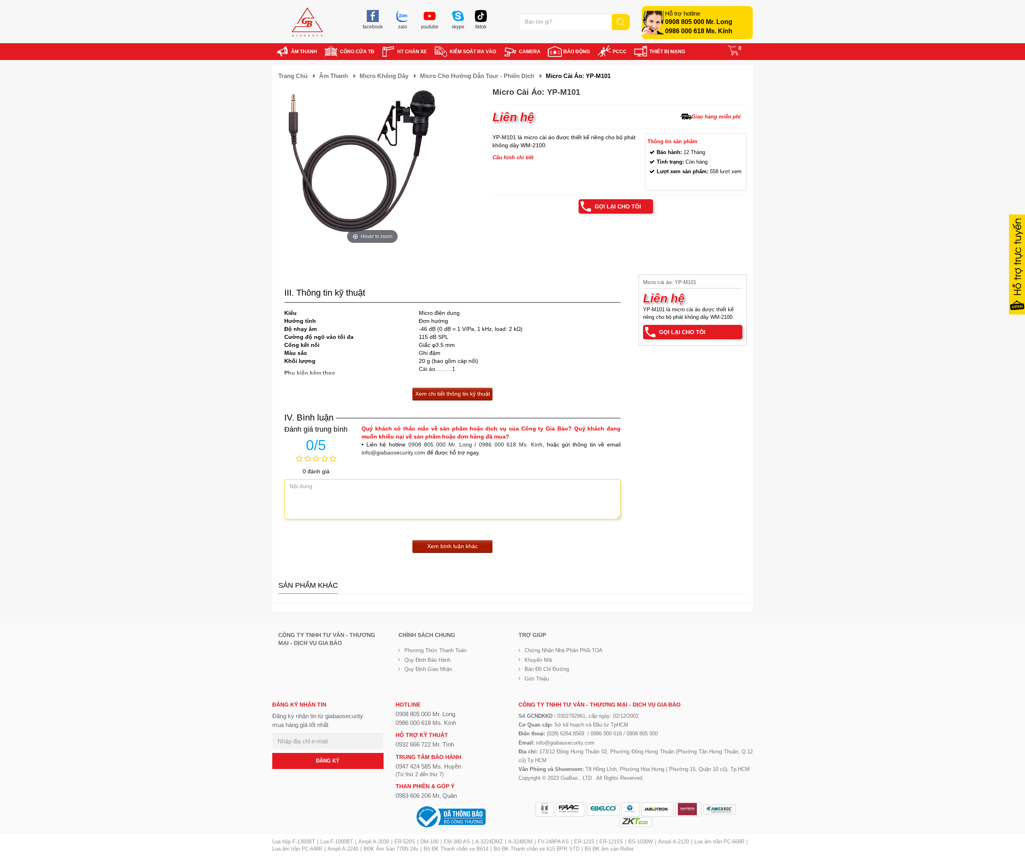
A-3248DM (520, 842)
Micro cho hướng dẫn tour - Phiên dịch (477, 75)
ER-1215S (611, 842)
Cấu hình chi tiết (512, 157)
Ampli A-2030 (373, 842)
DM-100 (429, 842)
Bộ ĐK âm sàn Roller (609, 849)
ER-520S (404, 842)
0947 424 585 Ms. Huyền (428, 766)
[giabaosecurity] (307, 21)
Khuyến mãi (538, 660)
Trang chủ (293, 75)
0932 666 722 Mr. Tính (425, 744)
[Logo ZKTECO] (635, 822)
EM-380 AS (457, 842)
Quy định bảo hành (427, 660)
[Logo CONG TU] (719, 809)
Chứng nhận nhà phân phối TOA (564, 650)
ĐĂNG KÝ (328, 761)
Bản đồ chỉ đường (547, 669)
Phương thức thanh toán (435, 650)
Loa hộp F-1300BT (293, 842)
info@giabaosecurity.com (393, 452)
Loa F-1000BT (336, 842)
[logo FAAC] (570, 809)
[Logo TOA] (544, 809)
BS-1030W (640, 842)
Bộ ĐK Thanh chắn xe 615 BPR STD (536, 849)
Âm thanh (333, 75)
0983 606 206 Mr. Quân (426, 795)
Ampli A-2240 (343, 849)
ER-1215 (584, 842)
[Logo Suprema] (688, 809)
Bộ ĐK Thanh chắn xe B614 (456, 849)
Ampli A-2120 (673, 842)
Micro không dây (384, 75)
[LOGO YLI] (630, 809)
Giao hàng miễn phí (716, 117)
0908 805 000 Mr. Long (698, 21)
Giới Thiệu (537, 679)
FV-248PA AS (553, 842)
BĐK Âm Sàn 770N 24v (391, 849)
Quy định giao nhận (428, 669)
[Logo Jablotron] (657, 809)
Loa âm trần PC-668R (719, 842)
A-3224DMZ (489, 842)
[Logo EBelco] (603, 809)
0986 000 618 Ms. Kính (698, 31)
